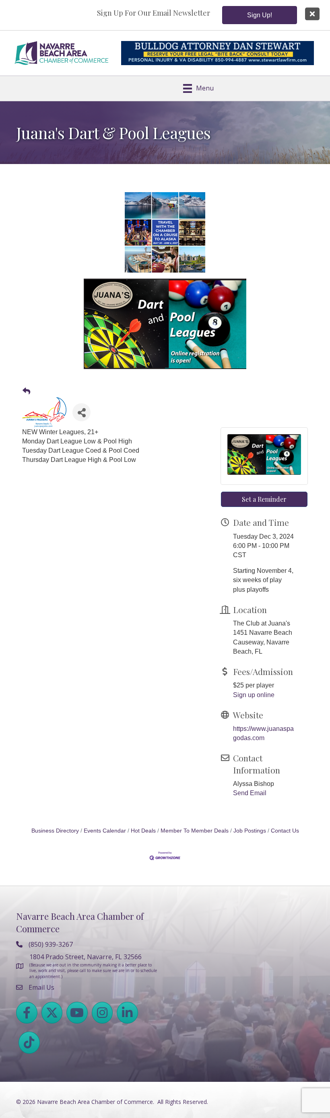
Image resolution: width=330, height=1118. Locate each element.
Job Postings (249, 831)
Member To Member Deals (195, 831)
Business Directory (55, 831)
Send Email (249, 793)
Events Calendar (105, 831)
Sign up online (253, 694)
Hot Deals (143, 831)
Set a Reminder (264, 499)
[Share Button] (81, 412)
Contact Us (285, 831)
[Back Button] (26, 391)
